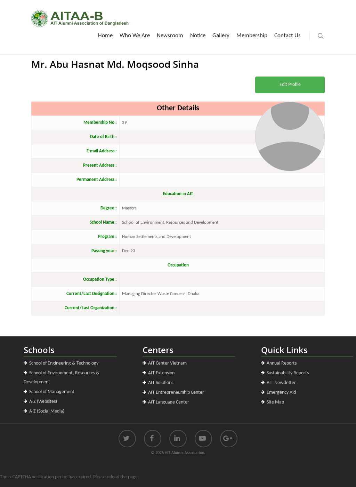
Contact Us (287, 36)
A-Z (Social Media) (46, 411)
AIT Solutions (160, 382)
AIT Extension (161, 373)
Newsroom (170, 36)
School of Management (51, 391)
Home (105, 36)
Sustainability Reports (288, 373)
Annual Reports (282, 363)
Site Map (275, 402)
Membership (251, 36)
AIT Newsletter (281, 382)
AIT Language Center (168, 402)
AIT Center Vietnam (167, 363)
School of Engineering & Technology (63, 363)
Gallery (220, 36)
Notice (197, 36)
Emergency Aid (281, 392)
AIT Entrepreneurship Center (176, 392)
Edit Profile (290, 84)
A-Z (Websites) (43, 401)
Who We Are (135, 36)
